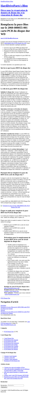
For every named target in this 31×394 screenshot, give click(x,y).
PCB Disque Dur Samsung (11, 343)
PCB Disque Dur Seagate (11, 340)
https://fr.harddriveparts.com (11, 288)
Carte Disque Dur (9, 338)
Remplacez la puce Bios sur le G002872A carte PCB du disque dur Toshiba (15, 311)
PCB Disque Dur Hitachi (11, 347)
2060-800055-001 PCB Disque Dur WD (15, 43)
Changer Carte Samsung (10, 359)
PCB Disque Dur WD (10, 341)
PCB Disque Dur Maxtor (11, 349)
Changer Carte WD (9, 357)
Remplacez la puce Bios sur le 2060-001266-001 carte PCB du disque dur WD (16, 377)
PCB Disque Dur (5, 298)
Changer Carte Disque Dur (11, 291)
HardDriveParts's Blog (7, 1)
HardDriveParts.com (13, 38)
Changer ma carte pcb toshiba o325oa (14, 367)
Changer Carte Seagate (10, 356)
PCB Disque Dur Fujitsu (11, 344)
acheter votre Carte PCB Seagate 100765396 (16, 375)
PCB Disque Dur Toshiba (11, 346)
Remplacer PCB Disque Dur (12, 360)
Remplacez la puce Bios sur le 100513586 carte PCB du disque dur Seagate (15, 307)
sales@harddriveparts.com (12, 294)
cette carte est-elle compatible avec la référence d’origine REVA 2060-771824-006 (16, 369)
